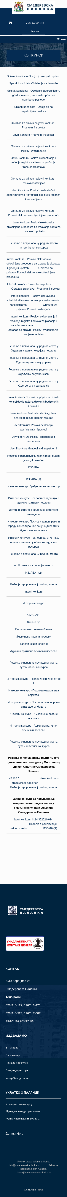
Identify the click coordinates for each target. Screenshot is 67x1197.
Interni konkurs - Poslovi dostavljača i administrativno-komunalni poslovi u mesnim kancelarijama (33, 300)
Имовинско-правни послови (33, 636)
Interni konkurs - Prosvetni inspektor (29, 284)
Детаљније (13, 1133)
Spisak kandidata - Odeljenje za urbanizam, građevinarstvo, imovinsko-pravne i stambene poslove (33, 94)
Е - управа (12, 1047)
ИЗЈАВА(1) (33, 615)
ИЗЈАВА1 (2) (33, 572)
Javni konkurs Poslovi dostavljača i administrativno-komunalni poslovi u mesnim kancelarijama (33, 194)
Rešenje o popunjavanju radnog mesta (33, 584)
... (22, 1133)
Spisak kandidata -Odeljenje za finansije (33, 83)
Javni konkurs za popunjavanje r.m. (33, 565)
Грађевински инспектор (33, 644)
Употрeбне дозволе (17, 1078)
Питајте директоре (17, 1070)
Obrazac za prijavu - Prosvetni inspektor (35, 288)
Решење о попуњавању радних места (33, 554)
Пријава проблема (17, 1062)
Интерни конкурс (33, 603)
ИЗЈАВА (33, 467)
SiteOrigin (31, 1189)
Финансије (33, 622)
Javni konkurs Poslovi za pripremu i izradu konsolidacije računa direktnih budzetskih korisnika (33, 401)
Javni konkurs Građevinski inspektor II (33, 448)
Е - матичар (13, 1055)
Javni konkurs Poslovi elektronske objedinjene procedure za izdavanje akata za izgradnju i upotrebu (33, 226)
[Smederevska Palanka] (33, 7)
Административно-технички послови (33, 651)
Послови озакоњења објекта (33, 629)
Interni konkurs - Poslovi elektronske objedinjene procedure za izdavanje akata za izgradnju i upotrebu (33, 263)
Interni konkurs (34, 591)
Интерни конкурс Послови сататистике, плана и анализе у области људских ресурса (33, 541)
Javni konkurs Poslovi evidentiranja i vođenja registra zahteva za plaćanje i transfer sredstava (33, 162)
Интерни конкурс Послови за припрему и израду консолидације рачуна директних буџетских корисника (33, 525)
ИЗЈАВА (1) (33, 479)
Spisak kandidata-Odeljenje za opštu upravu (33, 76)
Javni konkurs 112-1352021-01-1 (34, 819)
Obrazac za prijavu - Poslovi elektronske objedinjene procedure (31, 272)
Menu (63, 39)
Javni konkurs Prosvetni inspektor (33, 134)
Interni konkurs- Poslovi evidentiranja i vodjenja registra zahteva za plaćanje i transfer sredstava (33, 320)
